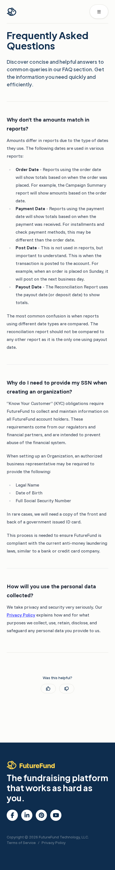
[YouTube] (55, 815)
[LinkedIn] (26, 815)
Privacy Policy (21, 615)
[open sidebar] (99, 11)
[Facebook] (12, 815)
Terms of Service (21, 842)
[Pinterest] (41, 815)
